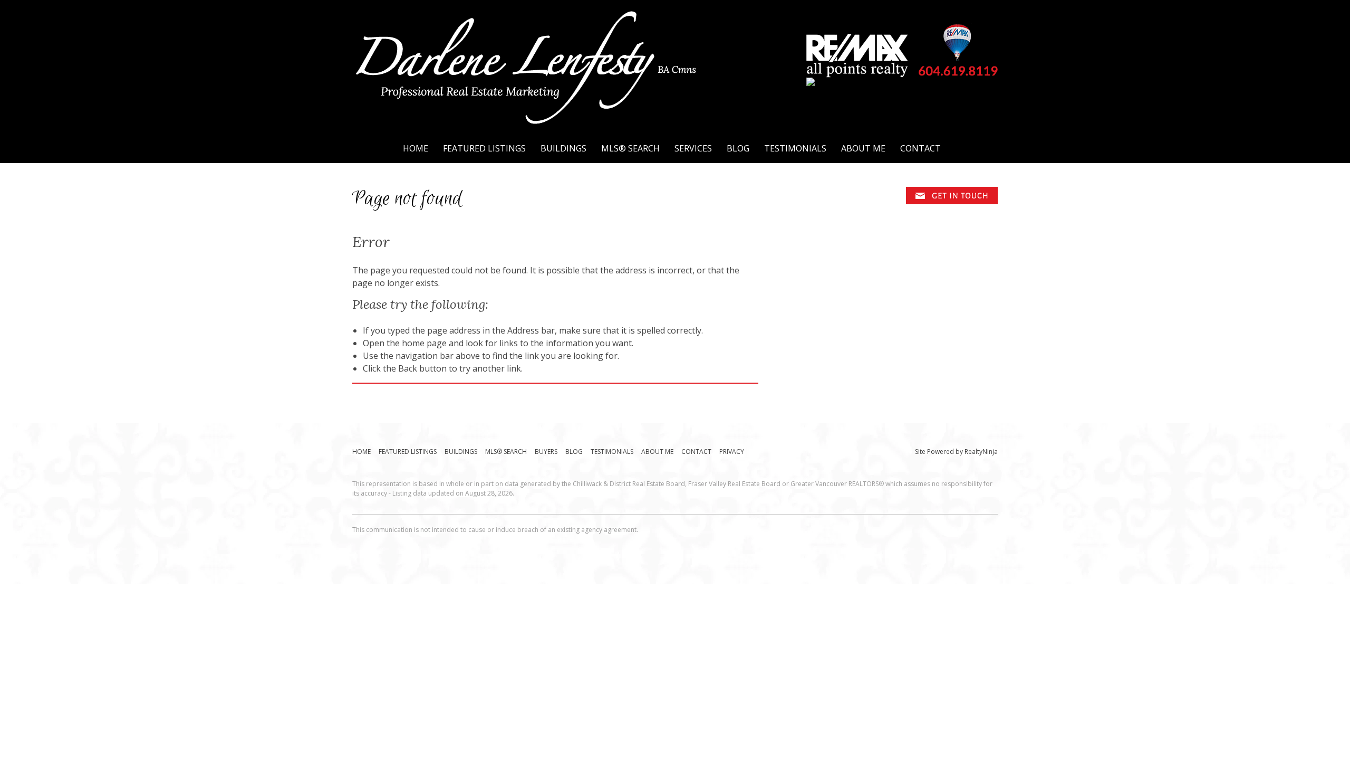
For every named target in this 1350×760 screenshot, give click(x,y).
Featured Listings (484, 148)
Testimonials (795, 148)
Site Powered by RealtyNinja (956, 451)
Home (415, 148)
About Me (863, 148)
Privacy (731, 451)
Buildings (563, 148)
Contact (920, 148)
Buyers (546, 451)
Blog (738, 148)
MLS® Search (630, 148)
